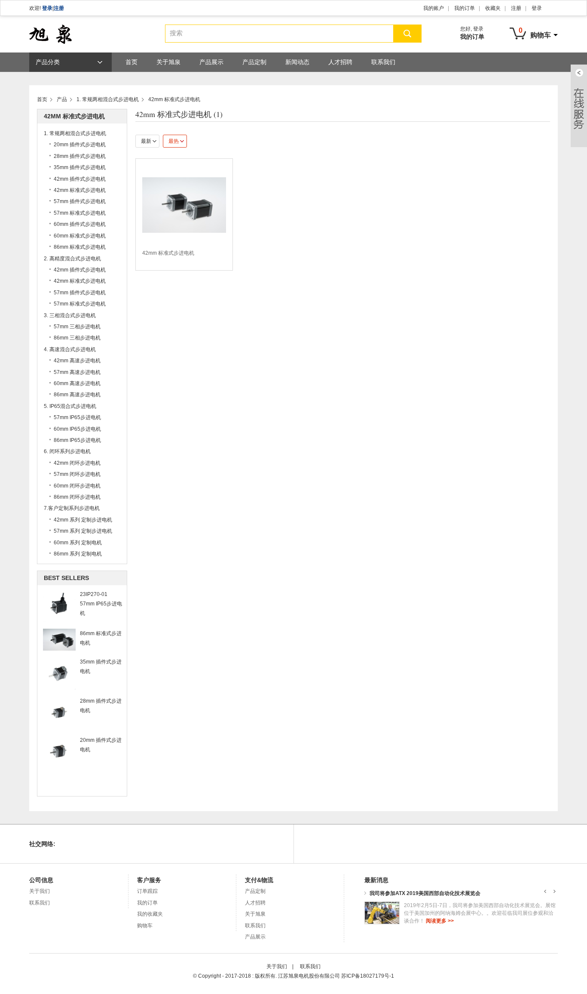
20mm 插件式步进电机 (80, 145)
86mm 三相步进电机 (77, 338)
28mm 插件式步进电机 (80, 156)
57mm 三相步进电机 (77, 327)
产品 (62, 99)
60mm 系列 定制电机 (78, 543)
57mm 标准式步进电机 (80, 213)
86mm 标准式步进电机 (80, 247)
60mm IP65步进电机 (77, 429)
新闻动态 (297, 62)
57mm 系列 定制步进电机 (83, 531)
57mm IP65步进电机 (77, 417)
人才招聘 (340, 62)
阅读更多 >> (440, 921)
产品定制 (254, 62)
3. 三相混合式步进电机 (70, 315)
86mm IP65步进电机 (77, 440)
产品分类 (48, 62)
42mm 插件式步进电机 (80, 179)
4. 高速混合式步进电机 (70, 349)
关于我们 (39, 891)
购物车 (145, 926)
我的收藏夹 (150, 914)
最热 (173, 141)
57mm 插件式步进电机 (80, 201)
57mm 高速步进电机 (77, 372)
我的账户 (433, 8)
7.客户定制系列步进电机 (72, 508)
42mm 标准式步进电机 (174, 99)
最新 (146, 141)
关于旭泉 (168, 62)
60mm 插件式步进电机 (80, 224)
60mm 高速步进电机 (77, 383)
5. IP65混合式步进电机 (70, 406)
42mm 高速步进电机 (77, 361)
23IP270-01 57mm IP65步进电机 (101, 603)
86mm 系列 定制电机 (78, 554)
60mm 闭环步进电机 (77, 486)
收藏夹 (493, 8)
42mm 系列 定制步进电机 (83, 520)
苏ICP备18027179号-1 (367, 976)
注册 (59, 8)
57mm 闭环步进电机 (77, 474)
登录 (47, 8)
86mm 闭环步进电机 (77, 497)
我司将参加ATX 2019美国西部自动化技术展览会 (425, 893)
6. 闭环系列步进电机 (67, 451)
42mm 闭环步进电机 (77, 463)
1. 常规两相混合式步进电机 (107, 99)
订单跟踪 (147, 891)
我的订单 (464, 8)
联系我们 (383, 62)
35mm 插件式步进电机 (80, 167)
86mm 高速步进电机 (77, 395)
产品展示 (211, 62)
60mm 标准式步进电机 (80, 236)
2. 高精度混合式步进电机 (72, 259)
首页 (131, 62)
